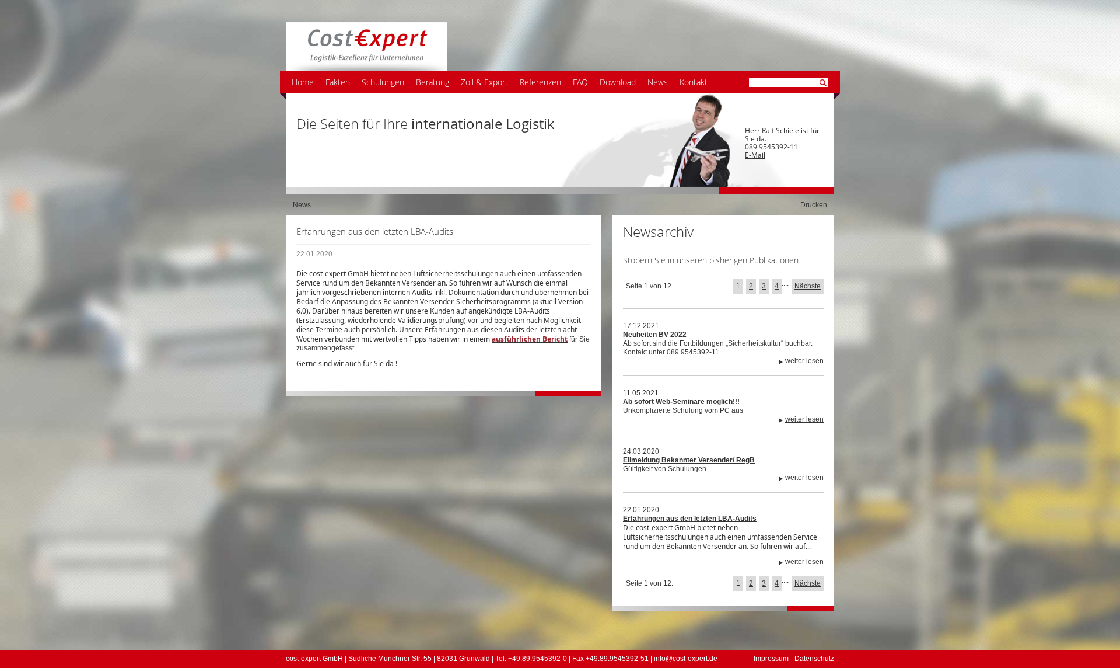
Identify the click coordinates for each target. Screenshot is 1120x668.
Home (303, 82)
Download (618, 82)
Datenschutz (814, 659)
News (658, 82)
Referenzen (540, 82)
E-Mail (755, 155)
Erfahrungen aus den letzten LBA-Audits (690, 518)
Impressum (771, 659)
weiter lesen (804, 361)
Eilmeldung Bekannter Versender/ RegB (689, 460)
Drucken (813, 205)
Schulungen (383, 82)
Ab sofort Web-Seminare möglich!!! (681, 402)
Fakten (338, 82)
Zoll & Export (484, 82)
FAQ (580, 82)
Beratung (432, 82)
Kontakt (694, 82)
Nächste (807, 286)
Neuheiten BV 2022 (655, 334)
